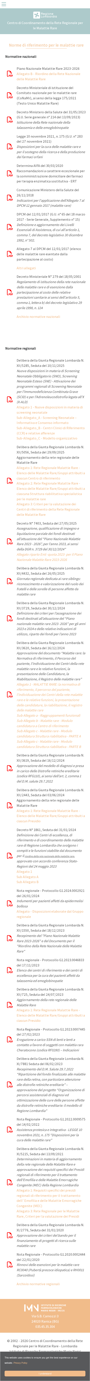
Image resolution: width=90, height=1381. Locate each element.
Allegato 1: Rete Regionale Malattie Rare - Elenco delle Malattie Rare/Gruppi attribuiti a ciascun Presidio (51, 816)
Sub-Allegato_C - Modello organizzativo (47, 438)
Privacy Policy (20, 1362)
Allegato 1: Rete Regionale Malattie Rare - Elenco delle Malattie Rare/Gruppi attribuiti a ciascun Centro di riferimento (51, 473)
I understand (45, 1373)
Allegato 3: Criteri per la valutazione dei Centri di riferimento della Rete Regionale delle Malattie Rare (48, 509)
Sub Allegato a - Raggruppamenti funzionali (48, 715)
